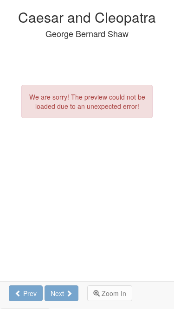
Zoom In (113, 293)
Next (58, 293)
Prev (29, 293)
